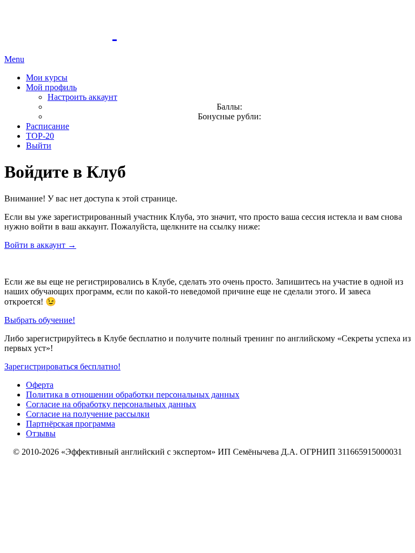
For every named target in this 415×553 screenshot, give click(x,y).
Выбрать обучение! (39, 320)
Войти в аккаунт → (40, 244)
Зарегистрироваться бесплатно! (62, 366)
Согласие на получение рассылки (88, 414)
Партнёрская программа (70, 423)
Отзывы (41, 433)
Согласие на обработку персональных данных (111, 404)
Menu (14, 59)
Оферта (39, 384)
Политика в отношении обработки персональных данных (132, 394)
